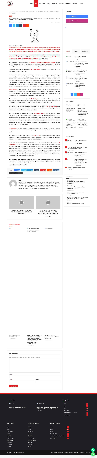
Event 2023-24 (67, 410)
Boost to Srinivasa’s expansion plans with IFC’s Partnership (52, 337)
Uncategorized (67, 415)
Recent (68, 51)
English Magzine (11, 438)
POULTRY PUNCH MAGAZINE (70, 412)
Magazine (54, 3)
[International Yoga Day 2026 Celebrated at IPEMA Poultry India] (70, 70)
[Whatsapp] (93, 454)
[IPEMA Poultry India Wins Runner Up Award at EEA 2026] (70, 77)
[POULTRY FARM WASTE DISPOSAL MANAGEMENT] (70, 141)
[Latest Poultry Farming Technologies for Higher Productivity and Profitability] (70, 62)
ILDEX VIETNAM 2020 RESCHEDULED (14, 336)
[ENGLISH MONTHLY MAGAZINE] (10, 3)
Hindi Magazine (10, 440)
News (36, 3)
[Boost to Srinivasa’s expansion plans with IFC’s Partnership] (52, 281)
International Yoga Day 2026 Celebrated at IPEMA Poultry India (81, 71)
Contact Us (68, 3)
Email (10, 379)
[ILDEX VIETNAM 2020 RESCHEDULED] (17, 281)
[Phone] (93, 450)
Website (37, 379)
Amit (13, 21)
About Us (75, 3)
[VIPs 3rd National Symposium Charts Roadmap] (70, 84)
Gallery (48, 3)
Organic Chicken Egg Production (17, 407)
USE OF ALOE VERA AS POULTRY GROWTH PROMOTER (80, 154)
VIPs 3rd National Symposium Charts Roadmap (80, 85)
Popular (76, 51)
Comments (85, 51)
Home (31, 3)
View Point (61, 3)
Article (65, 406)
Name (11, 374)
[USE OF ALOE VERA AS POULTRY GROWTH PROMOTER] (70, 153)
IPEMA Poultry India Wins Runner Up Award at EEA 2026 (81, 78)
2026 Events (42, 3)
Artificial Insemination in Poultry (76, 167)
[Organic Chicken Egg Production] (70, 57)
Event (65, 408)
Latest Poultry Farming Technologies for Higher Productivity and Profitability (83, 111)
